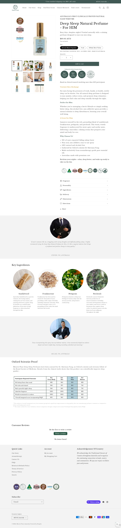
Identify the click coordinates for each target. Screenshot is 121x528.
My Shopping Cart (50, 456)
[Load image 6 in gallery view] (28, 77)
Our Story (15, 453)
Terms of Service (18, 469)
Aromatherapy (17, 456)
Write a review (60, 433)
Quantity (63, 54)
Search (14, 475)
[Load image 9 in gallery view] (17, 88)
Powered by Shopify (36, 524)
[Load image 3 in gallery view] (39, 66)
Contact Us (15, 459)
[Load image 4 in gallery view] (50, 66)
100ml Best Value (95, 48)
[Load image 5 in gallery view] (17, 77)
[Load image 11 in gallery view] (39, 88)
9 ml (82, 48)
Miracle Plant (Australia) (23, 524)
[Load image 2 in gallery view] (28, 66)
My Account (48, 453)
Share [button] (64, 209)
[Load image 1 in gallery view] (17, 66)
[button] (100, 8)
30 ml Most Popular (69, 48)
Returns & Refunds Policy (20, 465)
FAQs (13, 462)
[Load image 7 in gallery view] (39, 77)
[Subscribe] (42, 502)
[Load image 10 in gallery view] (28, 88)
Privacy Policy (17, 472)
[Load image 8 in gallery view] (50, 77)
